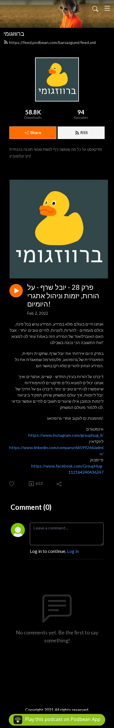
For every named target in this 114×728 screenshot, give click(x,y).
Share (35, 132)
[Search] (95, 8)
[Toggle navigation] (107, 8)
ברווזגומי (14, 33)
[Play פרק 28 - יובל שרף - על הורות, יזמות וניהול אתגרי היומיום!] (16, 290)
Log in (73, 551)
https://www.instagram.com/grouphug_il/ (65, 435)
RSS (84, 132)
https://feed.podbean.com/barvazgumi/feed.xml (52, 42)
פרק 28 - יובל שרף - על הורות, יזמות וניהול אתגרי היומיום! (63, 295)
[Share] (59, 483)
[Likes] (12, 484)
